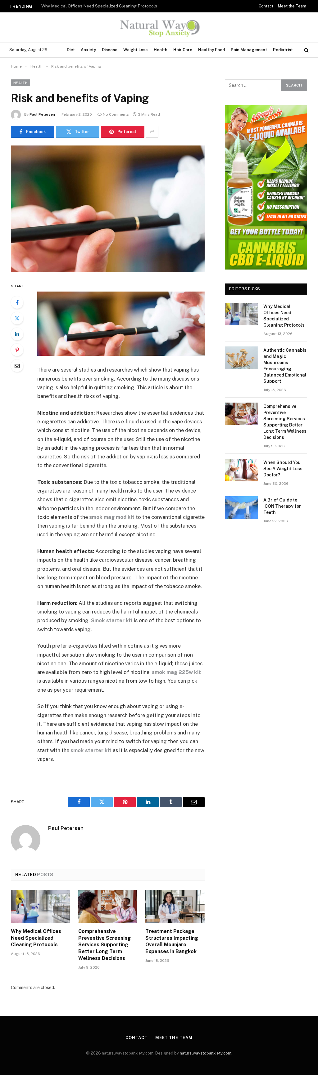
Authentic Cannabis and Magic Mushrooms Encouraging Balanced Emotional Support (103, 5)
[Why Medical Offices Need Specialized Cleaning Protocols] (40, 906)
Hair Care (182, 49)
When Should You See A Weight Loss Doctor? (282, 468)
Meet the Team (292, 6)
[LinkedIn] (17, 334)
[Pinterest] (17, 350)
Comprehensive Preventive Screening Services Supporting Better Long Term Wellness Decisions (104, 944)
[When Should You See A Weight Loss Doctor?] (241, 470)
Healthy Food (211, 49)
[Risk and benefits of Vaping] (108, 208)
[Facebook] (17, 302)
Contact (266, 6)
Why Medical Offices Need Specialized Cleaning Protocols (36, 938)
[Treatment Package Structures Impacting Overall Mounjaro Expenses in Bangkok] (175, 906)
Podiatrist (283, 49)
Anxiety (88, 49)
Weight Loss (135, 49)
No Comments (116, 114)
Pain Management (249, 49)
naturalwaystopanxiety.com (205, 1053)
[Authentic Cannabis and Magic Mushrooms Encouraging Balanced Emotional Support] (241, 357)
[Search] (306, 50)
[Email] (17, 365)
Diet (71, 49)
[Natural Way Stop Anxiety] (159, 27)
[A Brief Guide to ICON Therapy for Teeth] (241, 507)
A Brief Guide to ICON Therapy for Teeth (282, 506)
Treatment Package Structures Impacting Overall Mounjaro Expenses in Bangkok (171, 941)
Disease (109, 49)
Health (160, 49)
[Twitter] (17, 318)
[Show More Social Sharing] (152, 132)
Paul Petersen (42, 114)
